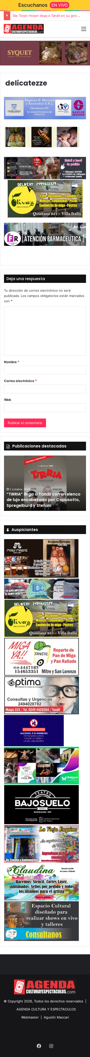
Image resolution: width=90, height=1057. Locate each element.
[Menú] (83, 30)
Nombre (11, 362)
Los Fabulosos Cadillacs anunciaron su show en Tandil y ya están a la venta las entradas (43, 499)
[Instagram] (51, 1046)
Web (7, 400)
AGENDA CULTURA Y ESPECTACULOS (46, 1009)
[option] (45, 483)
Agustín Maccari (56, 1017)
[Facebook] (39, 1046)
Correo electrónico (20, 381)
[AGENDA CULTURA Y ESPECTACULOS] (24, 28)
